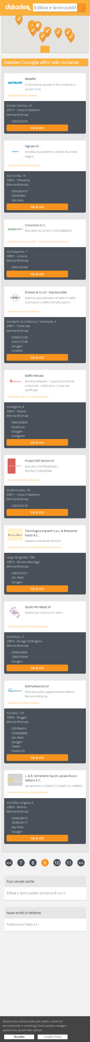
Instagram (18, 436)
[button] (58, 33)
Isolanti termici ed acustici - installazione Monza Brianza (38, 241)
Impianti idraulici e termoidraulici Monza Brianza (34, 547)
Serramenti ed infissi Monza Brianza (28, 626)
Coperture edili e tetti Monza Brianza (28, 396)
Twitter (16, 746)
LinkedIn (17, 350)
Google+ (17, 346)
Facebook (18, 427)
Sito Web (18, 200)
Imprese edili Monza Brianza (23, 165)
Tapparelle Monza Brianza (22, 95)
